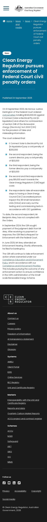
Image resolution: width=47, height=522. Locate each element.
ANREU (10, 361)
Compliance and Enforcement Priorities (22, 265)
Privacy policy (14, 328)
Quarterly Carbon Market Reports (24, 413)
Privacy (6, 491)
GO (9, 456)
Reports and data (16, 408)
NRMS (10, 462)
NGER (10, 436)
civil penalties (9, 115)
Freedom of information (19, 333)
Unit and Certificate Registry (21, 387)
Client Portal (13, 367)
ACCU (10, 431)
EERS (10, 372)
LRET (10, 446)
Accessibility (20, 491)
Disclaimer (12, 344)
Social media (9, 499)
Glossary (12, 349)
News (27, 21)
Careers (11, 323)
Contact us (13, 318)
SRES (10, 451)
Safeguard (13, 441)
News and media (19, 24)
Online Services (15, 377)
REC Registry (13, 382)
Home (9, 21)
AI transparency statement (21, 339)
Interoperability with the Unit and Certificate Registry (23, 402)
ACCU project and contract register (25, 418)
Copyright (36, 491)
